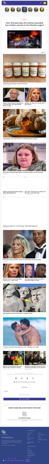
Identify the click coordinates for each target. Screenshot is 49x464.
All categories (29, 433)
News (28, 448)
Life (28, 436)
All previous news (30, 438)
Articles (39, 433)
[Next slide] (46, 10)
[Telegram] (21, 378)
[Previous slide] (2, 10)
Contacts (29, 457)
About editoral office (31, 455)
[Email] (33, 378)
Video (28, 434)
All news (24, 19)
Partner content (41, 434)
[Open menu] (45, 3)
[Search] (41, 3)
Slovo (39, 436)
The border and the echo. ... (42, 440)
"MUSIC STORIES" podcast (30, 442)
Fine (28, 460)
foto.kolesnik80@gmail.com (7, 437)
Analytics (40, 438)
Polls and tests (30, 452)
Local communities (30, 453)
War (39, 442)
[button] (16, 378)
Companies (29, 450)
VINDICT (13, 445)
